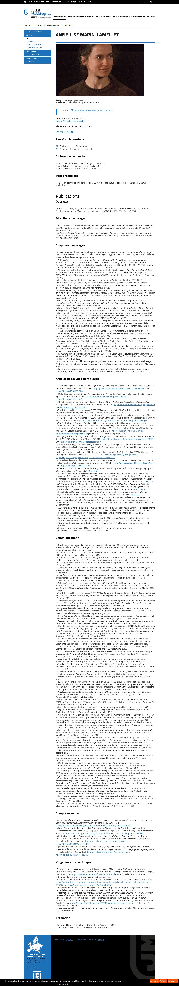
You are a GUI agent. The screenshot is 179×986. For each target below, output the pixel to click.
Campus (66, 2)
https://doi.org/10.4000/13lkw (69, 391)
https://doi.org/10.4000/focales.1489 (72, 844)
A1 (57, 146)
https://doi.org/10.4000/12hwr (130, 833)
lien (71, 505)
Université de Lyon (84, 2)
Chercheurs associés (34, 47)
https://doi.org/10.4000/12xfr (69, 399)
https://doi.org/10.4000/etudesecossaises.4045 (82, 441)
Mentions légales (31, 968)
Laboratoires (56, 2)
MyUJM (73, 2)
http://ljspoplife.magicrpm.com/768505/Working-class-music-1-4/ (101, 903)
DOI (95, 471)
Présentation (59, 16)
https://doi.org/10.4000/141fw (116, 825)
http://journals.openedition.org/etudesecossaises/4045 (127, 439)
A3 (57, 149)
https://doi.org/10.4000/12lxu (73, 407)
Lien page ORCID (63, 131)
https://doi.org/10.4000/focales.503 (72, 854)
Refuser (163, 981)
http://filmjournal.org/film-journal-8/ (121, 454)
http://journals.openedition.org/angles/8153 (134, 404)
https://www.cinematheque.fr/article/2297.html (93, 874)
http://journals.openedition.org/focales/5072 (76, 825)
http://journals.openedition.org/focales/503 (105, 852)
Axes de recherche (76, 16)
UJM (30, 2)
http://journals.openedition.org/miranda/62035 (88, 833)
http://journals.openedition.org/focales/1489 (105, 841)
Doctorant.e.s (125, 16)
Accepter (154, 981)
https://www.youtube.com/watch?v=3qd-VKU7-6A (89, 885)
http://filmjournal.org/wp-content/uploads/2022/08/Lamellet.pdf (85, 457)
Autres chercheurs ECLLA (35, 44)
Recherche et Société (144, 16)
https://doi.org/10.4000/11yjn (133, 420)
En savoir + (173, 981)
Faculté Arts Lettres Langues (69, 121)
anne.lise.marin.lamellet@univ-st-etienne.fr (94, 110)
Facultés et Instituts (42, 2)
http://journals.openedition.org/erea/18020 (106, 396)
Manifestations (109, 16)
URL (90, 471)
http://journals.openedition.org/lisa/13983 (133, 463)
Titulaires (30, 39)
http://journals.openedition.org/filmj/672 (96, 420)
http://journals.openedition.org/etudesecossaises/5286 (119, 388)
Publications (93, 16)
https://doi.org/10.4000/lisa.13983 (76, 465)
